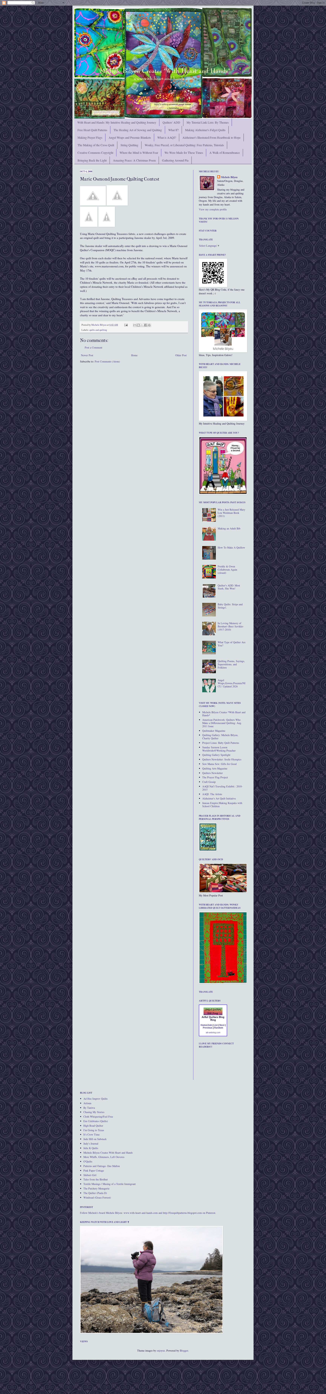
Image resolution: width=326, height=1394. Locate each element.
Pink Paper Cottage (93, 1170)
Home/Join (206, 1025)
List (216, 1025)
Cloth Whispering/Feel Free (98, 1116)
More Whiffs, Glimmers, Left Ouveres (103, 1157)
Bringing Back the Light (92, 160)
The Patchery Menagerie (96, 1188)
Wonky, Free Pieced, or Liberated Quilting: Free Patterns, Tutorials (184, 145)
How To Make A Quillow (231, 547)
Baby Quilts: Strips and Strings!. (230, 605)
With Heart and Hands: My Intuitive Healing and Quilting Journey (116, 122)
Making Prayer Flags (90, 137)
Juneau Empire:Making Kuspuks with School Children (222, 804)
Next (222, 1025)
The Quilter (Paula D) (95, 1193)
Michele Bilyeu (99, 324)
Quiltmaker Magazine (213, 730)
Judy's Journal (90, 1143)
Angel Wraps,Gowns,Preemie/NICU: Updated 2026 (231, 683)
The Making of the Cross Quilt (96, 145)
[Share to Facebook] (146, 325)
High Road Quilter (93, 1125)
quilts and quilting (98, 330)
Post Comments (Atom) (107, 361)
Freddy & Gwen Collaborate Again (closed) (227, 570)
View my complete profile (213, 209)
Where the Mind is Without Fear (139, 153)
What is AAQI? (166, 137)
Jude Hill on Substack (95, 1139)
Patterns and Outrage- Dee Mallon (101, 1166)
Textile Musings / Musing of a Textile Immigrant (109, 1184)
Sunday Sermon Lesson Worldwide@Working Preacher (219, 748)
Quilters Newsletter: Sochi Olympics (221, 759)
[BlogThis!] (138, 325)
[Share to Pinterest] (149, 325)
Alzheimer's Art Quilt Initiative (219, 798)
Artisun (87, 1103)
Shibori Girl (89, 1175)
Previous (207, 1027)
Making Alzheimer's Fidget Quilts (205, 130)
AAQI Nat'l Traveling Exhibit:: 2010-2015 (222, 788)
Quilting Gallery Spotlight (216, 755)
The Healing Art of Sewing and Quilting (138, 130)
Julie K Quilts (90, 1148)
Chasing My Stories (93, 1112)
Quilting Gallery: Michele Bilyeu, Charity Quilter (220, 736)
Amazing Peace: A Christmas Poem (134, 160)
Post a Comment (93, 347)
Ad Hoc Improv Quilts (95, 1098)
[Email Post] (125, 324)
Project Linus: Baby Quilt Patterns (220, 743)
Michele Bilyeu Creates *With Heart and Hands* (223, 713)
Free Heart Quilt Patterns (92, 130)
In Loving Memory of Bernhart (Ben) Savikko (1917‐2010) (230, 626)
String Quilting (129, 145)
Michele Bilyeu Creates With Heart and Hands (108, 1152)
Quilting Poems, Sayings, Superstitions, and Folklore (231, 664)
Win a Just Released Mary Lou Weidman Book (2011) (231, 513)
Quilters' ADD (171, 122)
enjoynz (161, 1350)
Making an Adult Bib (229, 528)
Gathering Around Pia (175, 160)
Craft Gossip (209, 782)
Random (218, 1027)
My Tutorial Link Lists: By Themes (208, 122)
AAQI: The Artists (212, 794)
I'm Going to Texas (93, 1130)
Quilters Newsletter (212, 773)
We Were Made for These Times (184, 153)
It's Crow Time (91, 1134)
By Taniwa (89, 1107)
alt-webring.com (213, 1032)
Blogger (184, 1350)
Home (134, 355)
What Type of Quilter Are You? (231, 643)
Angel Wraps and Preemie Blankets (130, 137)
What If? (173, 130)
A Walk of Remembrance (224, 153)
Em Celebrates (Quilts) (95, 1121)
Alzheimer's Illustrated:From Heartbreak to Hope (211, 137)
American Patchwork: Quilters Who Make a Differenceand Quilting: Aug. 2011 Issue (222, 723)
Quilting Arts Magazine (214, 768)
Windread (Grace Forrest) (97, 1197)
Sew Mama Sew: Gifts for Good (219, 764)
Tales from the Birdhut (95, 1179)
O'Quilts (87, 1161)
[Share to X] (142, 325)
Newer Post (87, 355)
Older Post (181, 355)
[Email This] (135, 325)
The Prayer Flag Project (215, 777)
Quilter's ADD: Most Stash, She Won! (229, 587)
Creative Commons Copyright (95, 153)
